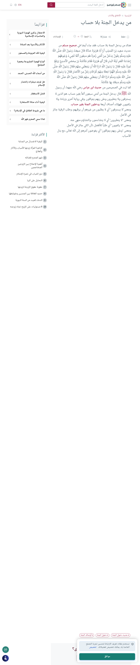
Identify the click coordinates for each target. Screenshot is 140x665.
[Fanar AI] (5, 658)
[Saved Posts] (11, 5)
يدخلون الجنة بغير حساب (85, 104)
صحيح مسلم (69, 45)
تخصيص (92, 647)
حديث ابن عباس (92, 87)
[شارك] (5, 649)
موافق (107, 657)
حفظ (123, 37)
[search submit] (51, 5)
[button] (82, 37)
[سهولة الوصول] (15, 5)
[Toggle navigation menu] (129, 5)
